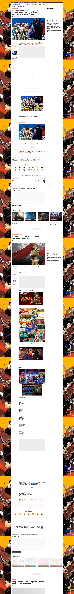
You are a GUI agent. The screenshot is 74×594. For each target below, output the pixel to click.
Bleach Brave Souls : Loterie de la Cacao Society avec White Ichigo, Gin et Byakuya (14, 282)
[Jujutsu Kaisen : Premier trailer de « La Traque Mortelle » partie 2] (30, 562)
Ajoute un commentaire (29, 16)
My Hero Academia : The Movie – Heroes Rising (31, 43)
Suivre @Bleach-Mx (50, 235)
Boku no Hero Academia (19, 159)
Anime (52, 219)
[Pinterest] (13, 46)
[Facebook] (13, 44)
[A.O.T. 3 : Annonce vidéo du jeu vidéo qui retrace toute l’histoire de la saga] (43, 562)
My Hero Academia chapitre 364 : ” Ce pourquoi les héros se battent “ (14, 58)
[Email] (16, 46)
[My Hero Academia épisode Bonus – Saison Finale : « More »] (56, 562)
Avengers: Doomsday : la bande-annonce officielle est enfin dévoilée (30, 222)
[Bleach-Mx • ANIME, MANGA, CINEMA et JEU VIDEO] (16, 4)
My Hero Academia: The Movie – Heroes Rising (26, 160)
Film (27, 159)
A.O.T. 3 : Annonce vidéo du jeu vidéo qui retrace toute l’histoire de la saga (43, 568)
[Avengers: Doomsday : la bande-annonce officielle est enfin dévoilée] (30, 216)
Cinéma (27, 219)
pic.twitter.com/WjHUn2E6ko (32, 88)
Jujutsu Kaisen (28, 565)
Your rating (14, 190)
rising (34, 160)
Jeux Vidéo (14, 234)
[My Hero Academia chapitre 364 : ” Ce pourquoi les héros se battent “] (14, 53)
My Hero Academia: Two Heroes (33, 118)
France (30, 159)
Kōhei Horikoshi (38, 159)
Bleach (39, 219)
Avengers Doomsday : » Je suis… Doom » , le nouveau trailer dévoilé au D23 (17, 222)
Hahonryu (18, 16)
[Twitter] (16, 44)
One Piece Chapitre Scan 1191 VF (53, 33)
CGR (24, 159)
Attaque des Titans (41, 565)
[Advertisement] (32, 52)
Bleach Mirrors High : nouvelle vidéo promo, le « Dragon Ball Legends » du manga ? (17, 568)
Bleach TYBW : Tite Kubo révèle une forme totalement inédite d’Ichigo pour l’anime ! (54, 27)
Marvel (14, 219)
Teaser (37, 160)
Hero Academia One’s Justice (27, 499)
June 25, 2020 (38, 91)
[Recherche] (61, 4)
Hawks (34, 159)
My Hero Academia (22, 16)
